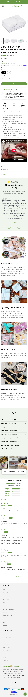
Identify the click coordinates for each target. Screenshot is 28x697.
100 (4, 72)
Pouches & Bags (7, 615)
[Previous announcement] (2, 1)
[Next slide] (19, 227)
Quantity (3, 75)
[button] (2, 6)
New (4, 589)
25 (9, 72)
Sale (4, 596)
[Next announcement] (25, 1)
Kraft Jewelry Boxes (8, 609)
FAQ (4, 634)
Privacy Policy (6, 647)
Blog (4, 622)
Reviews (5, 625)
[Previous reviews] (2, 94)
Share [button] (4, 174)
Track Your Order (7, 637)
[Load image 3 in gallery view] (21, 41)
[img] (4, 503)
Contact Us (6, 657)
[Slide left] (1, 41)
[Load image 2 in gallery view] (14, 41)
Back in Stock (6, 599)
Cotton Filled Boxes (8, 606)
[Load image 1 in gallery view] (7, 41)
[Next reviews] (26, 94)
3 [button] (14, 576)
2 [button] (12, 576)
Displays (5, 612)
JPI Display (15, 694)
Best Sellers (6, 593)
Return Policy (6, 641)
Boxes (4, 602)
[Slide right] (26, 41)
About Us (5, 660)
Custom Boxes (7, 654)
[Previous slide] (9, 227)
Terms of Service (7, 650)
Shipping (3, 63)
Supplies (5, 619)
